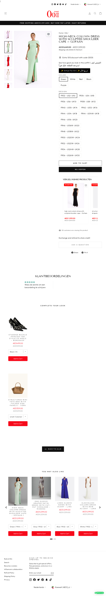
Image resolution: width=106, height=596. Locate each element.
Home (61, 33)
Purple (63, 85)
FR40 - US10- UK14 (69, 107)
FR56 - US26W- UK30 (70, 155)
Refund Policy (9, 573)
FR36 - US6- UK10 (68, 101)
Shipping (62, 50)
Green (63, 79)
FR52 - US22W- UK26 (70, 143)
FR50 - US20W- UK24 (70, 137)
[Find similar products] (48, 34)
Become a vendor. (10, 566)
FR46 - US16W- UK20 (70, 125)
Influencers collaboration (13, 569)
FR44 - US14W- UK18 (90, 113)
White (72, 79)
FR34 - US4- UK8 (86, 95)
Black (89, 79)
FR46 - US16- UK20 (69, 119)
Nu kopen (80, 169)
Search (6, 562)
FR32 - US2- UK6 (68, 95)
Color (62, 75)
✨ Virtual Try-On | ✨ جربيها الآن (74, 70)
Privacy (7, 580)
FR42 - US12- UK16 (89, 107)
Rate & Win (8, 559)
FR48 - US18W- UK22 (70, 131)
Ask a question (80, 245)
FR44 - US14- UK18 (69, 113)
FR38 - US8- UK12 (88, 101)
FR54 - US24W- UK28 (70, 149)
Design (63, 91)
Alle (66, 33)
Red (81, 79)
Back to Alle (54, 449)
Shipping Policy (9, 576)
